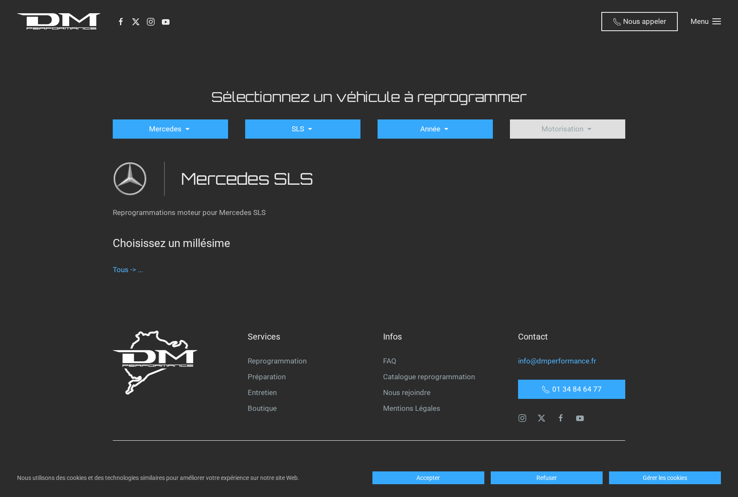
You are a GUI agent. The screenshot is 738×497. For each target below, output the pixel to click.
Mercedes (166, 129)
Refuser (546, 477)
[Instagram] (150, 21)
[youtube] (580, 417)
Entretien (262, 392)
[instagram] (522, 417)
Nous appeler (643, 21)
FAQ (389, 361)
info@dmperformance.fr (557, 361)
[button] (706, 21)
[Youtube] (165, 21)
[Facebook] (121, 21)
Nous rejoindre (406, 392)
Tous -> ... (128, 269)
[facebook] (560, 417)
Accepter (428, 477)
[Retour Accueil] (60, 21)
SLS (299, 129)
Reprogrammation (277, 361)
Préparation (267, 376)
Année (431, 129)
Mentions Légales (411, 408)
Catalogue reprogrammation (429, 376)
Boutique (262, 408)
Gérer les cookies (665, 477)
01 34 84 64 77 (577, 389)
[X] (136, 21)
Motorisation (563, 129)
